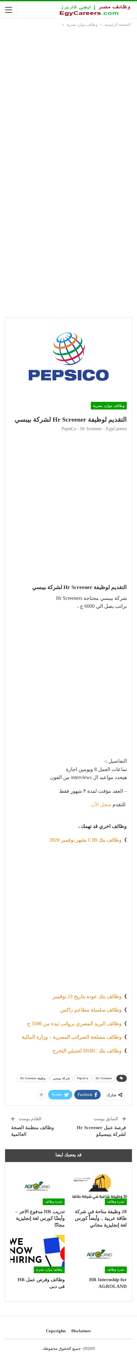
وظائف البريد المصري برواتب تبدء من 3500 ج (74, 1023)
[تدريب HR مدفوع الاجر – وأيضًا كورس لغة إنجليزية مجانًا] (37, 1186)
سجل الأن (101, 804)
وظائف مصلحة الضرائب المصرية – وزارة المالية (72, 1037)
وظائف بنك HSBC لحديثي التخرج (87, 1050)
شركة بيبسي (61, 1078)
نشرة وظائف (116, 1201)
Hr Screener (104, 1078)
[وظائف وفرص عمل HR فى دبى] (37, 1254)
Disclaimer (81, 1330)
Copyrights (56, 1330)
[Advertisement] (68, 100)
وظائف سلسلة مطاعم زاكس (91, 1010)
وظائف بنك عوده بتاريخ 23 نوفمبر (87, 996)
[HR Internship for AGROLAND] (99, 1254)
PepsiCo (82, 1078)
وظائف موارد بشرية (109, 405)
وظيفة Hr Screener (33, 1078)
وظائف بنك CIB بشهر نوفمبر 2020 (85, 840)
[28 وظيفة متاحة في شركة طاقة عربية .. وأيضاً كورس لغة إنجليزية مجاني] (99, 1186)
